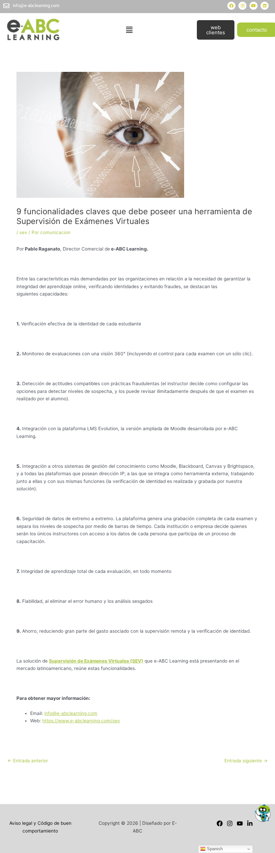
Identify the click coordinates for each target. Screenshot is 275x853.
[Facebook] (220, 823)
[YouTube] (240, 823)
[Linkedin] (250, 823)
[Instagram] (230, 823)
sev (23, 232)
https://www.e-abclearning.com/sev (81, 720)
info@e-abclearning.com (70, 713)
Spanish (214, 848)
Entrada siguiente (246, 760)
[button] (129, 30)
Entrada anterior (27, 760)
